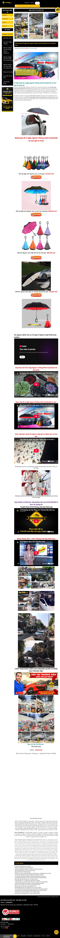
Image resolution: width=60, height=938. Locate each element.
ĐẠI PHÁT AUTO (7, 38)
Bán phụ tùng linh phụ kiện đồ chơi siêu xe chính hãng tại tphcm (29, 869)
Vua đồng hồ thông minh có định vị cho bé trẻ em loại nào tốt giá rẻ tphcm (31, 877)
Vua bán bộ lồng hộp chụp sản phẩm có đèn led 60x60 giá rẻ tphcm (29, 883)
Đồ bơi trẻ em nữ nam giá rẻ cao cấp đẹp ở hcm (25, 886)
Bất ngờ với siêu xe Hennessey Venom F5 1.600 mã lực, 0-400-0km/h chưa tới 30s (33, 873)
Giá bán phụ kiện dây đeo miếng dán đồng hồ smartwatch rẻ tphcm (29, 874)
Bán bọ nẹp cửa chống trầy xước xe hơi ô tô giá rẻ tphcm (27, 893)
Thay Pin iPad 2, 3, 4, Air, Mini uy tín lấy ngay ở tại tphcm (27, 880)
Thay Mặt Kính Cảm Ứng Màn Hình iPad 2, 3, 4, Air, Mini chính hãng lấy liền (31, 881)
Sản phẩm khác (37, 935)
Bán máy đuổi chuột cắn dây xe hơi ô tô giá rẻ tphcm (26, 879)
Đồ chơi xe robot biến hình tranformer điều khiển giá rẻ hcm (27, 884)
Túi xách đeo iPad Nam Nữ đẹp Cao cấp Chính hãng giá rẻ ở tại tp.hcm (30, 876)
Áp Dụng (7, 29)
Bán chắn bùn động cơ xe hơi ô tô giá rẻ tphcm (25, 870)
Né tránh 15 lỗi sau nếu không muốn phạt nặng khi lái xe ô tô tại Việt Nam (30, 890)
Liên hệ (47, 935)
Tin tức (43, 935)
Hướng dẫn (23, 935)
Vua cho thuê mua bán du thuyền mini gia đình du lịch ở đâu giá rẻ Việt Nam (31, 889)
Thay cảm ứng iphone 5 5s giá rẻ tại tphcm (24, 867)
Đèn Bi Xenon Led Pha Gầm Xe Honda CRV (7, 66)
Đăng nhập (27, 2)
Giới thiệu (17, 935)
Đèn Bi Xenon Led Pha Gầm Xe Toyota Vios (8, 58)
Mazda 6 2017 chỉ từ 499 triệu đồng (22, 872)
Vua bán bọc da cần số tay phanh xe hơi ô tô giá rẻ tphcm (27, 891)
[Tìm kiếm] (39, 3)
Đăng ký (32, 2)
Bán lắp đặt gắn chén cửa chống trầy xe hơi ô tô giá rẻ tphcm (28, 887)
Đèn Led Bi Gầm (8, 72)
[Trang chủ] (7, 2)
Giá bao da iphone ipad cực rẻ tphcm (23, 866)
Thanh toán (29, 935)
